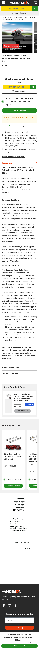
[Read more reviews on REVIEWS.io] (19, 510)
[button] (35, 2)
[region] (19, 531)
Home (5, 17)
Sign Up (19, 628)
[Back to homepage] (19, 2)
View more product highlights (13, 157)
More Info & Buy (22, 411)
